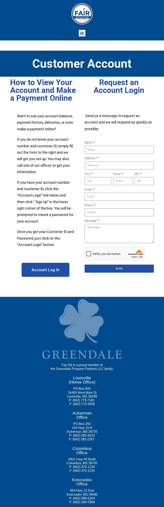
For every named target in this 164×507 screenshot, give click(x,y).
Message (91, 220)
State (117, 174)
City (87, 174)
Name (89, 142)
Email (88, 189)
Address (90, 158)
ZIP (136, 174)
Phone (89, 205)
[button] (82, 33)
